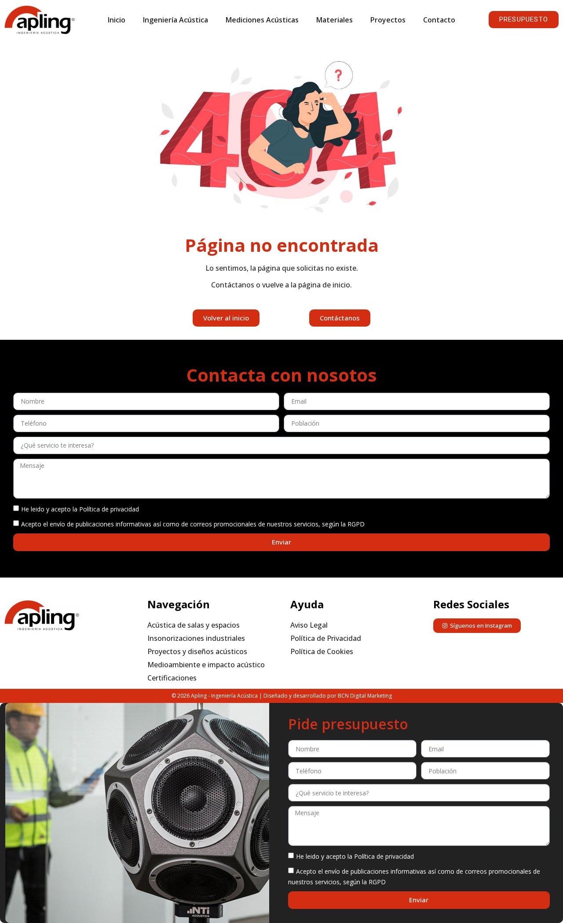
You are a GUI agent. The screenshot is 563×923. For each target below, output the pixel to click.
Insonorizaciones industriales (196, 638)
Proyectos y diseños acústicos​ (197, 651)
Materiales (334, 20)
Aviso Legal (309, 625)
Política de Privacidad (325, 638)
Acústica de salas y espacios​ (193, 625)
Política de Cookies (321, 651)
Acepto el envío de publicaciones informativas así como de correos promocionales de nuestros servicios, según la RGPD (193, 523)
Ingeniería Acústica (175, 20)
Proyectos (388, 20)
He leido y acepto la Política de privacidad (80, 508)
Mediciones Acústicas (262, 20)
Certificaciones (172, 678)
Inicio (116, 20)
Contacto (439, 20)
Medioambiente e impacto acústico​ (206, 664)
